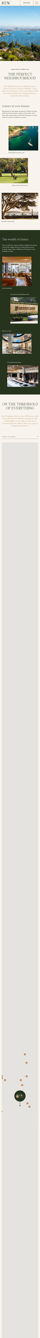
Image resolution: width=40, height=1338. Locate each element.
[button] (36, 3)
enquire (26, 3)
